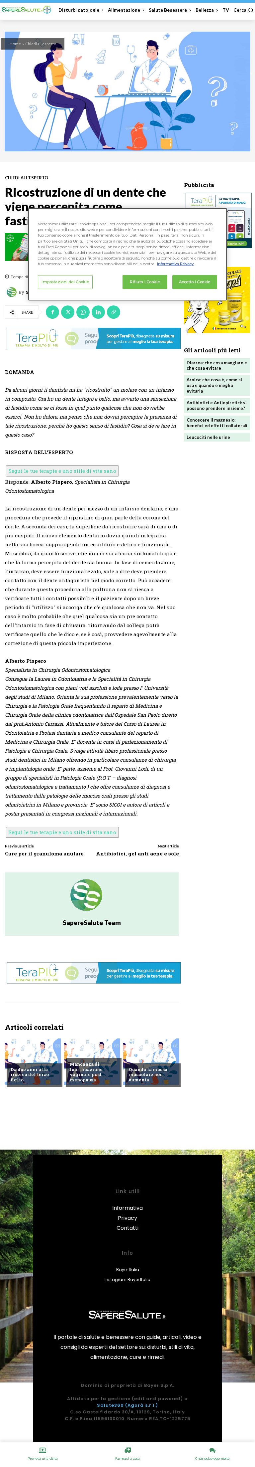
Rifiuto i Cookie (145, 281)
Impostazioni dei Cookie (65, 281)
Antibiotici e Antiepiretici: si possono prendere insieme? (217, 405)
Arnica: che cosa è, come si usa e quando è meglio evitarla (214, 385)
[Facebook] (52, 312)
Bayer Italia (127, 1269)
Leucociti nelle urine (208, 437)
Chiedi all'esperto (40, 43)
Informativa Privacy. (175, 264)
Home (15, 43)
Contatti (127, 1228)
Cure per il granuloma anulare (44, 853)
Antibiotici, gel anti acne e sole (137, 853)
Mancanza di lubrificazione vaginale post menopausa (86, 1072)
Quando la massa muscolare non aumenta (148, 1074)
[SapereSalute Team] (13, 292)
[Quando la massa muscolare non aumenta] (151, 1061)
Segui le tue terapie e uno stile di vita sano (62, 470)
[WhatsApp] (83, 312)
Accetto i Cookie (194, 281)
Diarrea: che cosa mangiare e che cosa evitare (217, 365)
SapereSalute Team (92, 922)
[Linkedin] (98, 312)
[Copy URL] (113, 312)
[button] (243, 10)
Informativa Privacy (127, 1213)
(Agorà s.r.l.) (141, 1405)
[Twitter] (67, 312)
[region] (127, 254)
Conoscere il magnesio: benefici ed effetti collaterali (217, 422)
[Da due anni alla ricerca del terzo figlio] (33, 1061)
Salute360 (110, 1405)
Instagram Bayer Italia (127, 1279)
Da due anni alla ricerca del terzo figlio (30, 1074)
